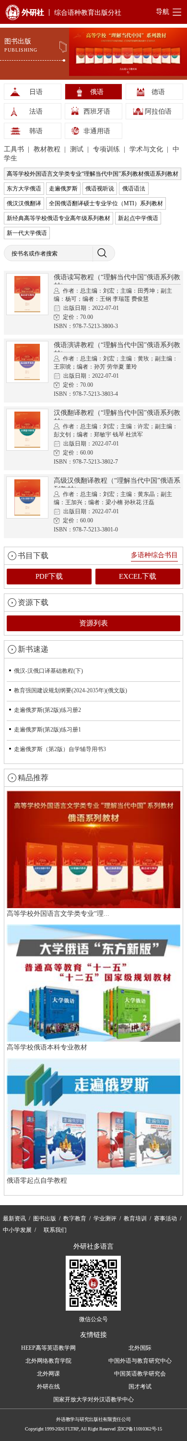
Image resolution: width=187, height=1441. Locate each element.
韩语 (36, 131)
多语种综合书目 (154, 555)
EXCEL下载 (137, 576)
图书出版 (44, 1218)
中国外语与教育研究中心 (140, 1360)
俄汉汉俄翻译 (24, 203)
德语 (158, 91)
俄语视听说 (99, 188)
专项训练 (107, 149)
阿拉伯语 (158, 111)
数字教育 (74, 1218)
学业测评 (105, 1218)
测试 (77, 149)
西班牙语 (96, 111)
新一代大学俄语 (27, 233)
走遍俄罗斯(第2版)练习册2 (47, 710)
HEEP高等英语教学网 (48, 1348)
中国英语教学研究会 (140, 1373)
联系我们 (55, 1230)
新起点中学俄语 (138, 218)
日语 (36, 91)
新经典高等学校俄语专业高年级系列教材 (58, 218)
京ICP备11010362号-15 (139, 1428)
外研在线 (48, 1386)
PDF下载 (49, 576)
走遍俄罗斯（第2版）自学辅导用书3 (60, 749)
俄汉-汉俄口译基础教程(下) (48, 671)
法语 (36, 111)
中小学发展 (17, 1230)
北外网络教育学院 (48, 1360)
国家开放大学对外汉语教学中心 (93, 1399)
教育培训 (135, 1218)
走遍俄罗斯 (63, 188)
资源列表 (93, 623)
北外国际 (140, 1348)
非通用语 (96, 131)
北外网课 (48, 1373)
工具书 (15, 149)
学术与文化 (147, 149)
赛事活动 (165, 1218)
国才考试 (140, 1386)
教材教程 (48, 149)
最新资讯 (14, 1218)
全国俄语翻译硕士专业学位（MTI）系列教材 (106, 203)
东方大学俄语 (24, 188)
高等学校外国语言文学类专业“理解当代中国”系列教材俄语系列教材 (92, 173)
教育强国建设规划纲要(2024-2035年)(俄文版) (70, 690)
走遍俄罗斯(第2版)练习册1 (47, 729)
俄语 (97, 91)
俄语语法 (133, 188)
